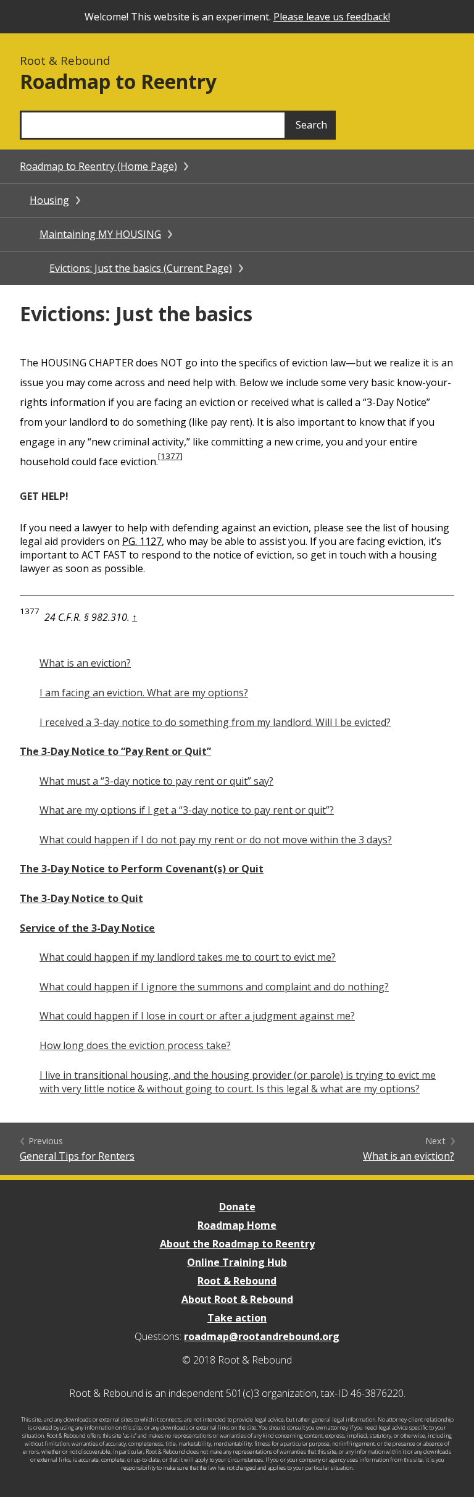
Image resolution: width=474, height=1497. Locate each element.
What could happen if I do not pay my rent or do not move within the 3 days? (216, 839)
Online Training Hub (237, 1262)
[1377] (170, 456)
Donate (237, 1206)
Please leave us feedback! (331, 16)
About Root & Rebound (237, 1299)
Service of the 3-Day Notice (87, 928)
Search (311, 125)
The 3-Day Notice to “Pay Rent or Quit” (115, 751)
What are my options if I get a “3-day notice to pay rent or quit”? (187, 810)
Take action (237, 1318)
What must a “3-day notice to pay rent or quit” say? (156, 781)
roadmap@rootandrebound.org (261, 1336)
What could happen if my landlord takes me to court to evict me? (188, 957)
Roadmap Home (237, 1225)
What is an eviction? (85, 663)
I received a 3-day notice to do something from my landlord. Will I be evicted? (215, 722)
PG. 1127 (142, 541)
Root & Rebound (237, 1281)
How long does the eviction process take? (135, 1045)
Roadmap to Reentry (118, 81)
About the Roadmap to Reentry (237, 1243)
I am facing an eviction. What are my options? (144, 692)
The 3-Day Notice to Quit (81, 898)
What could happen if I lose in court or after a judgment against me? (197, 1016)
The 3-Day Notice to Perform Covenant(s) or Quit (142, 868)
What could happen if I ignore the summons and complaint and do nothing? (214, 986)
